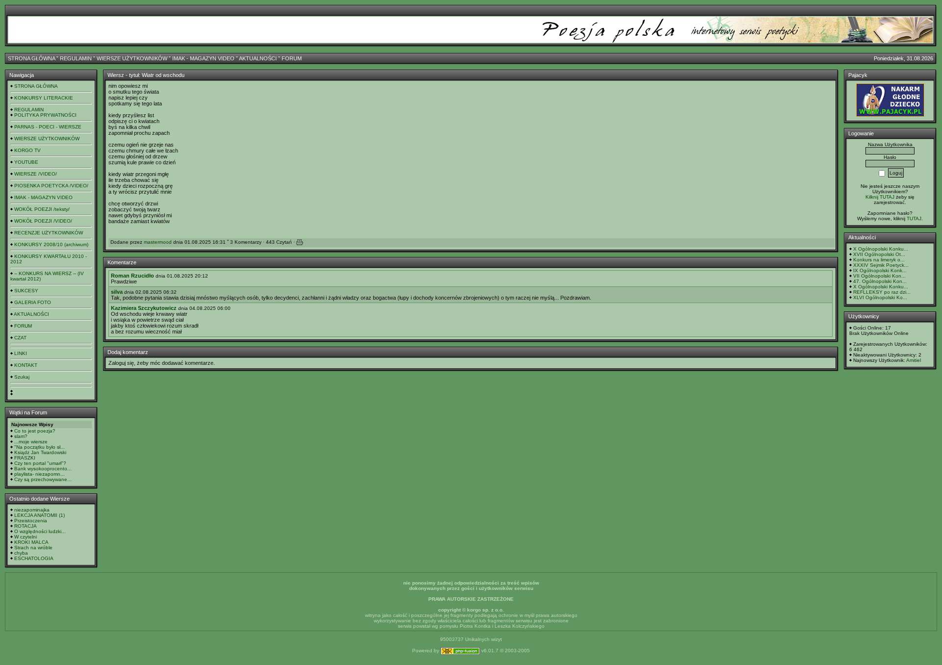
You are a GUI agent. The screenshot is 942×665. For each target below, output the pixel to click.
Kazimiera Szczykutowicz (144, 308)
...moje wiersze (31, 441)
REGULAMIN (76, 58)
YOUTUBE (26, 162)
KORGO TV (27, 150)
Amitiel (913, 360)
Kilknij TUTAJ (879, 197)
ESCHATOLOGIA (33, 558)
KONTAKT (25, 365)
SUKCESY (26, 290)
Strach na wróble (33, 547)
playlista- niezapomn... (39, 474)
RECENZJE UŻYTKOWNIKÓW (48, 232)
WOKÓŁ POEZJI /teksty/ (42, 209)
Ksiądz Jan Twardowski (40, 452)
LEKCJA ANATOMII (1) (39, 515)
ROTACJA (25, 526)
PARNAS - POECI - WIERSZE (47, 126)
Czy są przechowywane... (43, 479)
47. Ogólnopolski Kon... (880, 281)
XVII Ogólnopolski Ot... (879, 254)
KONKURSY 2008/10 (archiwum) (51, 244)
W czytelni (25, 536)
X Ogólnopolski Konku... (880, 249)
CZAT (20, 337)
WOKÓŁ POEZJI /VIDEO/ (43, 221)
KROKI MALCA (31, 542)
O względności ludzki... (40, 531)
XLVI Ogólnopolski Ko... (880, 297)
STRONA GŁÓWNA (31, 58)
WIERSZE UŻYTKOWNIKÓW (132, 58)
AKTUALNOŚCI (258, 58)
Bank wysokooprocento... (43, 468)
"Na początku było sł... (39, 447)
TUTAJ (914, 218)
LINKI (20, 353)
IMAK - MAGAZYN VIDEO (203, 58)
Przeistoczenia (30, 520)
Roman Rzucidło (132, 276)
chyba (21, 553)
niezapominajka (32, 509)
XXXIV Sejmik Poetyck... (881, 265)
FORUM (292, 58)
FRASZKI (24, 457)
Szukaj (21, 377)
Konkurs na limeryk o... (879, 259)
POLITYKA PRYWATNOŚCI (45, 115)
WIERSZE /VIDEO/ (35, 174)
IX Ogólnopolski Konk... (880, 270)
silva (117, 292)
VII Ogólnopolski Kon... (879, 276)
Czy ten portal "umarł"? (40, 463)
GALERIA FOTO (32, 302)
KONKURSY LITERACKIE (43, 98)
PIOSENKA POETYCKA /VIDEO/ (51, 185)
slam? (20, 436)
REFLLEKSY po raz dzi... (882, 292)
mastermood (158, 242)
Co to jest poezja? (34, 431)
